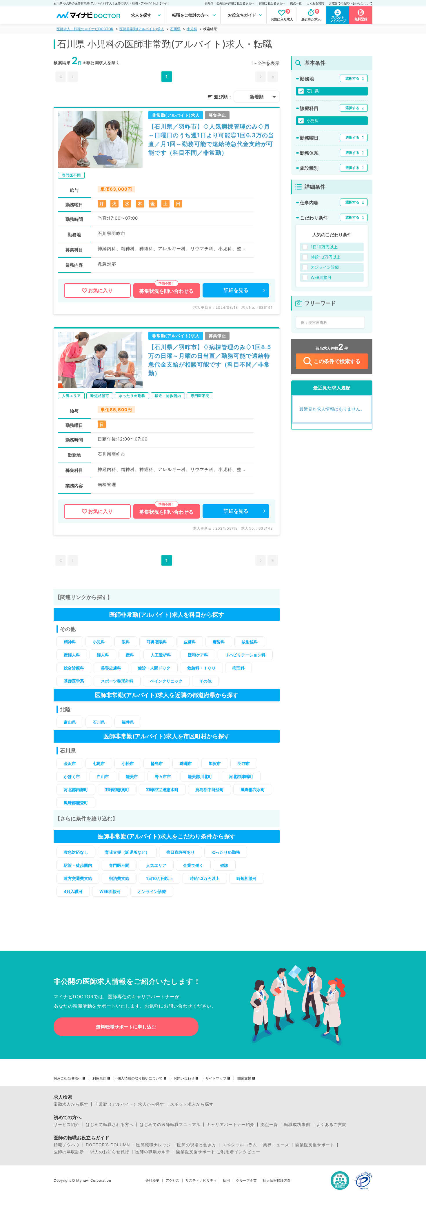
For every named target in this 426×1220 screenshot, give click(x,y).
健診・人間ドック (154, 667)
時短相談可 (246, 878)
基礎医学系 (74, 680)
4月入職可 (73, 891)
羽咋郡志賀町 (117, 789)
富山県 (70, 722)
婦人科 (103, 654)
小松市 (128, 763)
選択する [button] (352, 78)
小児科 (192, 29)
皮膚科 (190, 641)
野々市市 (163, 776)
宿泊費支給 (119, 878)
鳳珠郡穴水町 (253, 789)
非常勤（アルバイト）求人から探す (129, 1104)
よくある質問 (315, 3)
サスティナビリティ (201, 1180)
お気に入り (100, 290)
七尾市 (99, 763)
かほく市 (72, 776)
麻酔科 (219, 641)
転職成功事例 (297, 1124)
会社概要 (152, 1180)
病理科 (238, 667)
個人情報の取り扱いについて (140, 1078)
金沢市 (70, 763)
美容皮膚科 (111, 667)
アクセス (172, 1180)
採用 (226, 1180)
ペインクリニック (166, 680)
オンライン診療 (152, 891)
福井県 (128, 722)
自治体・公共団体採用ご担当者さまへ (229, 3)
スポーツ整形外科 (117, 680)
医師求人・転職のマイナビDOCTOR (85, 29)
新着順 (257, 97)
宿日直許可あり (180, 852)
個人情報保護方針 (277, 1180)
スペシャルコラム (239, 1145)
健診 (224, 865)
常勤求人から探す (71, 1104)
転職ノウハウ (67, 1145)
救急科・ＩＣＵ (201, 667)
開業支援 (244, 1078)
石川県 (175, 29)
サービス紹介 (67, 1124)
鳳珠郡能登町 (76, 802)
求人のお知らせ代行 (109, 1152)
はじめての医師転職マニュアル (170, 1124)
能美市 (132, 776)
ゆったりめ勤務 (226, 852)
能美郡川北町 (200, 776)
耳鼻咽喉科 (157, 641)
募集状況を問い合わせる (166, 291)
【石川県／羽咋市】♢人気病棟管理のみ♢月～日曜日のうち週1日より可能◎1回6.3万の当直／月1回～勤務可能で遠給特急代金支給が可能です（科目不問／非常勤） (211, 139)
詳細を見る (236, 290)
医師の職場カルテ (152, 1152)
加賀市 (215, 763)
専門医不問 (119, 865)
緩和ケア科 (198, 654)
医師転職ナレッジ (153, 1145)
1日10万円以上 (159, 878)
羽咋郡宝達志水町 (162, 789)
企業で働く (193, 865)
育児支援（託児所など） (127, 852)
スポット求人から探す (192, 1104)
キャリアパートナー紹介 (230, 1124)
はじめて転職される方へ (110, 1124)
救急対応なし (76, 852)
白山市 (103, 776)
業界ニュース (276, 1145)
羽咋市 (244, 763)
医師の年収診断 (69, 1152)
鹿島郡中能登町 (209, 789)
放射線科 (250, 641)
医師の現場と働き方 (196, 1145)
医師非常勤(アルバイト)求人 (141, 29)
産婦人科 (72, 654)
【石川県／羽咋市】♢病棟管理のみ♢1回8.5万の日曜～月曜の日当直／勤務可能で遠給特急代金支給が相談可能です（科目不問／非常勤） (209, 360)
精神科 (70, 641)
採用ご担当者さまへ (272, 3)
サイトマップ (215, 1078)
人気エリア (156, 865)
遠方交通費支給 (78, 878)
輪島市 (157, 763)
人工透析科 (161, 654)
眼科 (126, 641)
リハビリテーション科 (245, 654)
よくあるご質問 (331, 1124)
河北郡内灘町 (76, 789)
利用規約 (99, 1078)
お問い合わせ (184, 1078)
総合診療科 (74, 667)
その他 (205, 680)
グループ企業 (246, 1180)
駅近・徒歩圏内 (78, 865)
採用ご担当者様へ (67, 1078)
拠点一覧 (296, 3)
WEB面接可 (110, 891)
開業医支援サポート (314, 1145)
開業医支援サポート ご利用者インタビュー (218, 1152)
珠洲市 (186, 763)
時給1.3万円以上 (205, 878)
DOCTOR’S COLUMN (108, 1145)
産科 (130, 654)
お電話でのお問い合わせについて (350, 3)
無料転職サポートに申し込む (126, 1027)
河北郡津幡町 (241, 776)
